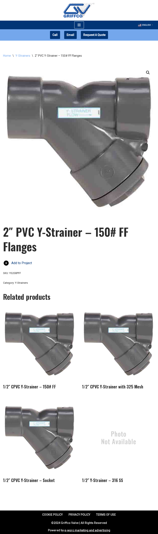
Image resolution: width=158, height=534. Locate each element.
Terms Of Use (106, 514)
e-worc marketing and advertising (87, 530)
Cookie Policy (52, 514)
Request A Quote (94, 34)
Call (55, 34)
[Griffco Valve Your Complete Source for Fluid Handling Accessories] (79, 10)
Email (70, 34)
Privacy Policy (79, 514)
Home (7, 55)
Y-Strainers (22, 55)
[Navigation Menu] (79, 24)
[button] (148, 72)
